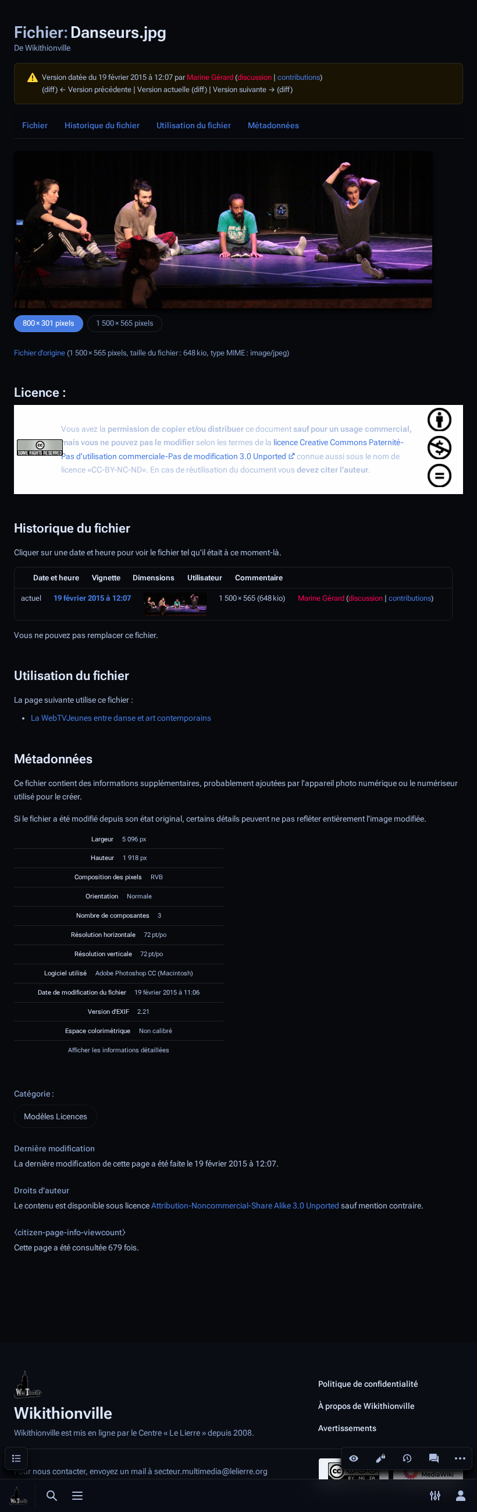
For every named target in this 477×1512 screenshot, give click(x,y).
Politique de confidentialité (368, 1383)
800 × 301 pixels (48, 323)
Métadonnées (273, 125)
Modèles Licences (55, 1116)
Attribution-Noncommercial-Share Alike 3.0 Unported (245, 1205)
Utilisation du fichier (193, 125)
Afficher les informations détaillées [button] (118, 1050)
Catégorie (32, 1093)
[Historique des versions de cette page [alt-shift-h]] (407, 1458)
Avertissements (347, 1428)
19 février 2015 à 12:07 (92, 598)
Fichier (35, 125)
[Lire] (353, 1458)
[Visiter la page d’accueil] (18, 1495)
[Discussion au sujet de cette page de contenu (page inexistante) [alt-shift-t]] (434, 1458)
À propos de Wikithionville (366, 1406)
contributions (298, 77)
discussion (254, 77)
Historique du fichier (102, 125)
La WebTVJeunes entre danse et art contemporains (121, 718)
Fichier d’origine (39, 352)
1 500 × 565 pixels (124, 323)
